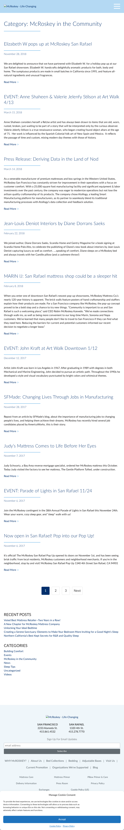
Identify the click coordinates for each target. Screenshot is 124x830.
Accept (62, 819)
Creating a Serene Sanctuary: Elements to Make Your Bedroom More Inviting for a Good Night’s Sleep (61, 632)
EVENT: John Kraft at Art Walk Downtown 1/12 (50, 348)
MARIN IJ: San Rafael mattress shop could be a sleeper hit (60, 276)
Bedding (73, 761)
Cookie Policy (55, 826)
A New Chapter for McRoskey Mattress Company (32, 624)
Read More (10, 82)
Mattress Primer (62, 777)
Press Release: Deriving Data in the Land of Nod (51, 159)
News (7, 663)
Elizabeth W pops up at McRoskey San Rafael (48, 44)
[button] (112, 6)
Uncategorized (12, 670)
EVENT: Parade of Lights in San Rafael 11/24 (48, 491)
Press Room (62, 783)
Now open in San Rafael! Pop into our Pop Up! (49, 536)
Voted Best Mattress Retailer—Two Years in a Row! (32, 620)
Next (77, 590)
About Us (36, 761)
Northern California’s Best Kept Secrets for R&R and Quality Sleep (41, 636)
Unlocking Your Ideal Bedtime (20, 628)
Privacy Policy (69, 826)
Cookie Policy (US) (80, 790)
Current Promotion (37, 767)
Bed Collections (55, 761)
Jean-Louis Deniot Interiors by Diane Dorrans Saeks (54, 223)
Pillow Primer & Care (98, 777)
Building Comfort (13, 651)
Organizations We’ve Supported (70, 767)
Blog (95, 767)
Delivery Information (26, 783)
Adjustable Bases (91, 761)
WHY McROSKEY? (15, 761)
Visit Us (110, 761)
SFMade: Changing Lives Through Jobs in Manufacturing (58, 397)
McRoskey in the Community (20, 659)
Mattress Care (26, 777)
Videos (8, 674)
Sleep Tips (9, 667)
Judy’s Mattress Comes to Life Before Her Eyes (50, 446)
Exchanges (44, 790)
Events (7, 655)
